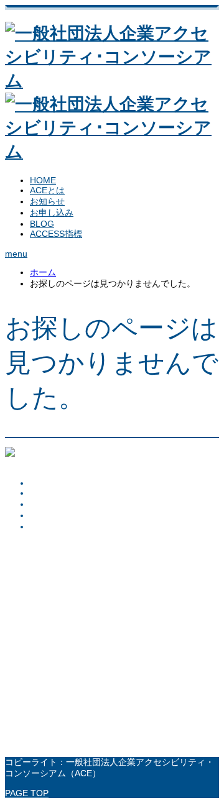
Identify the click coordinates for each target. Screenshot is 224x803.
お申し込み (51, 213)
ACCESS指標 (56, 234)
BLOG (42, 224)
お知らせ (47, 201)
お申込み (47, 515)
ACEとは (47, 190)
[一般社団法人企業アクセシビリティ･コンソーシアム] (112, 463)
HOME (43, 180)
